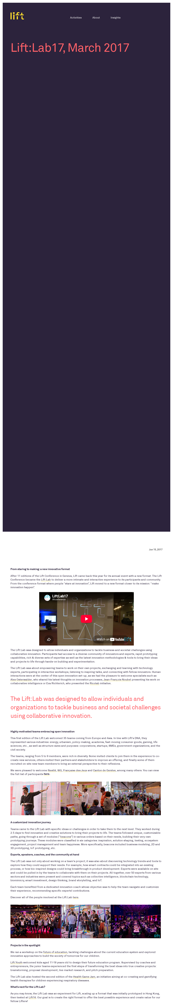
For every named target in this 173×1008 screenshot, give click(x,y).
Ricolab (94, 683)
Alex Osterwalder (21, 679)
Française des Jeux (75, 770)
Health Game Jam (84, 976)
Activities (76, 17)
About (96, 17)
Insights (115, 17)
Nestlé (52, 770)
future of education (55, 952)
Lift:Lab (46, 579)
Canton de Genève (104, 770)
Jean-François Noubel (117, 679)
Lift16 (32, 997)
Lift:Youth (16, 962)
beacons (65, 836)
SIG (59, 770)
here (46, 774)
